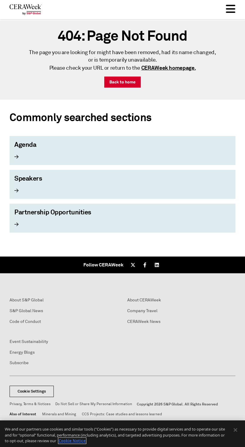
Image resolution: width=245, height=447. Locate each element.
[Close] (235, 430)
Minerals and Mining (59, 414)
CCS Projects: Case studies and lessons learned (122, 414)
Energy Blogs (22, 352)
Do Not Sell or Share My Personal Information (93, 404)
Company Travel (142, 310)
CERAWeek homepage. (168, 67)
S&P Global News (26, 310)
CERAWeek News (143, 321)
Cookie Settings (32, 391)
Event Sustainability (29, 341)
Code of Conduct (25, 321)
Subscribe (19, 362)
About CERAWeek (144, 300)
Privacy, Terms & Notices (30, 404)
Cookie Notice (72, 440)
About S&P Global (27, 300)
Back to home (122, 82)
